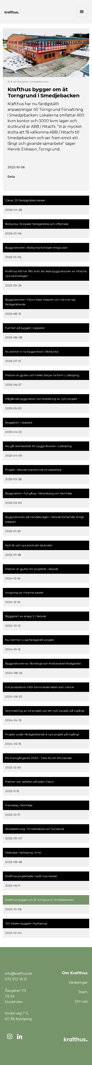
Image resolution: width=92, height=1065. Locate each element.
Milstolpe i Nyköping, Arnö (23, 852)
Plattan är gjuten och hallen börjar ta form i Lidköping (42, 375)
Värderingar (78, 982)
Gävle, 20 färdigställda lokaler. (25, 200)
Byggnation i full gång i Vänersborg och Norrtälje (38, 493)
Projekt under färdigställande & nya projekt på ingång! (42, 734)
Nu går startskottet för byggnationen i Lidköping (38, 446)
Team (83, 992)
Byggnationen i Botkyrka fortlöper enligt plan (36, 247)
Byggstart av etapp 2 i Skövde (25, 616)
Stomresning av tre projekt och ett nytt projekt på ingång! (44, 710)
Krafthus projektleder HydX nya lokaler (31, 876)
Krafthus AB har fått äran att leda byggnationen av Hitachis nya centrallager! (46, 273)
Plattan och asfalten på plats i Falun (29, 781)
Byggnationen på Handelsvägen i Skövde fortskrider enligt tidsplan (44, 519)
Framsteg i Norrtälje (18, 805)
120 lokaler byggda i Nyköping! (26, 923)
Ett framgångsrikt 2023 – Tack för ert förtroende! (38, 758)
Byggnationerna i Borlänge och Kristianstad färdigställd (43, 663)
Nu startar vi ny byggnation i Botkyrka (31, 351)
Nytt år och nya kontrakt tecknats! (28, 545)
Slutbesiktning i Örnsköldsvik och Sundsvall (34, 829)
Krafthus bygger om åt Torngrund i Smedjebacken (39, 899)
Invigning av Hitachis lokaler (24, 592)
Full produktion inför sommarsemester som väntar (39, 687)
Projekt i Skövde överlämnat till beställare (33, 469)
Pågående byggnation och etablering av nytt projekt (41, 399)
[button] (81, 11)
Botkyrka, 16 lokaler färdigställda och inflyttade (36, 224)
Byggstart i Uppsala (18, 422)
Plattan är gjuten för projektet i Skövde (31, 569)
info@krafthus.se (18, 973)
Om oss (81, 1001)
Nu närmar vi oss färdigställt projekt (29, 640)
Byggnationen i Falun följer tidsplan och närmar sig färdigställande (40, 302)
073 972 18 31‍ (16, 979)
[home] (12, 11)
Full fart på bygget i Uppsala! (25, 328)
